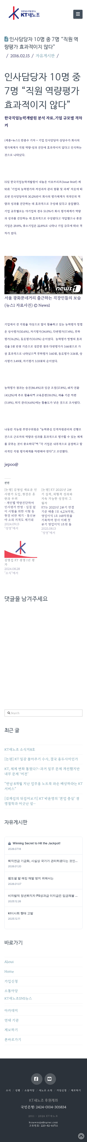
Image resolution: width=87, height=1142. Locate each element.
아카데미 (11, 1010)
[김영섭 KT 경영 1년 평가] (20, 548)
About (9, 962)
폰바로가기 (12, 1039)
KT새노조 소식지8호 (19, 749)
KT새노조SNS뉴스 (18, 998)
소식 (8, 1090)
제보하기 (11, 1030)
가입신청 (11, 981)
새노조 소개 (45, 1090)
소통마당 (11, 991)
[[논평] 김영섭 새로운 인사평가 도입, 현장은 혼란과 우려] (22, 509)
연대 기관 (11, 1020)
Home (9, 971)
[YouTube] (50, 1079)
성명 (17, 1090)
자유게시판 (45, 56)
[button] (78, 14)
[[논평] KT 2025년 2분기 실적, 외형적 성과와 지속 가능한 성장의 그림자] (59, 511)
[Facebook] (36, 1079)
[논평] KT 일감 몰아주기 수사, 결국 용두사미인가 (41, 759)
